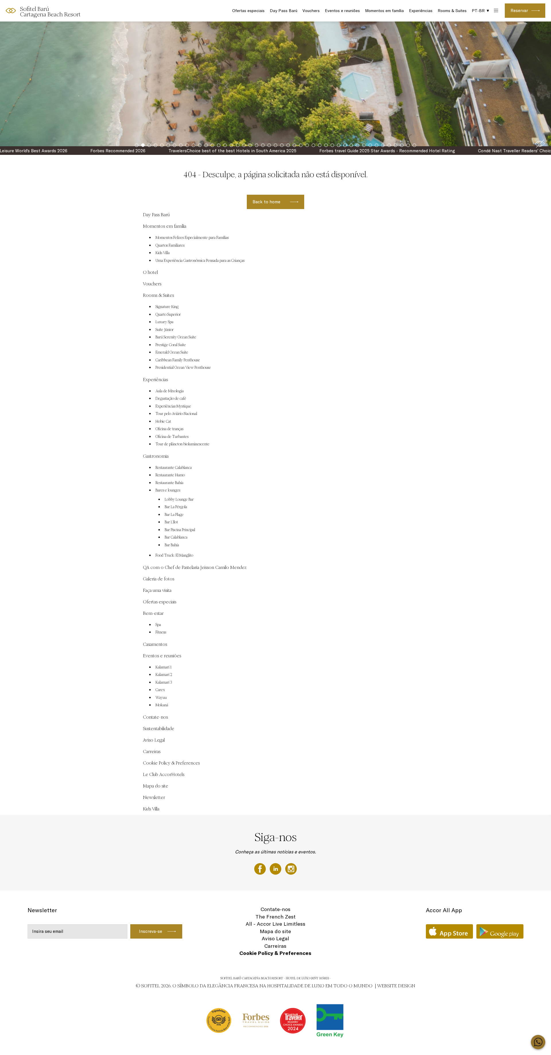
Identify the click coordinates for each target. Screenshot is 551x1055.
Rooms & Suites (452, 10)
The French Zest (275, 916)
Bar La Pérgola (176, 507)
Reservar (519, 10)
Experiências (420, 10)
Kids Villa (163, 253)
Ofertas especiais (248, 10)
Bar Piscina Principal (180, 530)
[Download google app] (499, 931)
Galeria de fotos (158, 579)
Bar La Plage (174, 514)
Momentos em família (384, 10)
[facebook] (260, 868)
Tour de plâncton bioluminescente (182, 444)
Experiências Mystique (173, 406)
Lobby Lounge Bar (179, 499)
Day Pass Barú (283, 10)
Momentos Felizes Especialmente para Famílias (192, 237)
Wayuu (161, 697)
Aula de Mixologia (170, 391)
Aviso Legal (154, 740)
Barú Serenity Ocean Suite (176, 337)
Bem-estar (153, 613)
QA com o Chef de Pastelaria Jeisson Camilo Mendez (195, 567)
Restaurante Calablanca (174, 467)
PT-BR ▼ (481, 10)
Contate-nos (155, 717)
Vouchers (311, 10)
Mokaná (162, 705)
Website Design (396, 986)
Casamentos (155, 644)
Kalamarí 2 (164, 674)
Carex (160, 690)
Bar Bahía (172, 545)
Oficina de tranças (169, 429)
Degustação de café (171, 398)
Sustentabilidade (158, 728)
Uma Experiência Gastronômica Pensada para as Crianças (200, 260)
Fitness (161, 632)
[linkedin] (276, 868)
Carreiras (151, 751)
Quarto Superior (168, 314)
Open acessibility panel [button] (23, 10)
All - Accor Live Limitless (275, 924)
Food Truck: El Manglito (174, 555)
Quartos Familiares (170, 245)
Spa (158, 625)
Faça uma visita (157, 590)
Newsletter (154, 797)
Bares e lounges (168, 490)
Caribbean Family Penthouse (178, 360)
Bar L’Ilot (171, 522)
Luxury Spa (164, 322)
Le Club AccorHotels (163, 774)
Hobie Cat (163, 421)
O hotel (150, 272)
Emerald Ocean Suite (172, 352)
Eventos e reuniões (342, 10)
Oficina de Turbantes (172, 436)
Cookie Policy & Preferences (171, 763)
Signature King (167, 307)
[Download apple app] (449, 931)
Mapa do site (155, 786)
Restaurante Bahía (169, 483)
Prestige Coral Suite (171, 345)
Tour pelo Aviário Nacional (176, 414)
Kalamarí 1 (164, 667)
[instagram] (291, 868)
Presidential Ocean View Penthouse (183, 367)
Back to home (266, 201)
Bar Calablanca (176, 537)
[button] (539, 143)
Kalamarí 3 (164, 682)
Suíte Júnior (165, 329)
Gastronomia (155, 456)
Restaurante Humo (170, 475)
